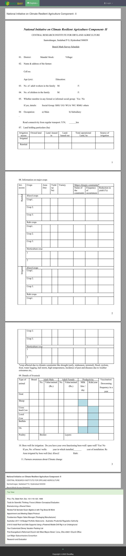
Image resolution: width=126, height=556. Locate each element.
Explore (32, 3)
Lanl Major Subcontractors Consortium (22, 535)
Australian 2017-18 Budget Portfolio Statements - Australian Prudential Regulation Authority (42, 521)
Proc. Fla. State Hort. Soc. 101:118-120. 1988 (25, 498)
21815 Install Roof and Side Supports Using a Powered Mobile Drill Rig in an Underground (42, 524)
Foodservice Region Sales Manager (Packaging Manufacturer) (31, 517)
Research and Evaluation (17, 539)
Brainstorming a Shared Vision (19, 506)
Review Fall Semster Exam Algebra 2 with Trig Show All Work (31, 510)
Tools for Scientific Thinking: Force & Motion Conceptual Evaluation (33, 502)
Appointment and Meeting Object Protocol (23, 513)
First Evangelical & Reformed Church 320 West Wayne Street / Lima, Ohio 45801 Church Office (44, 532)
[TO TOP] (63, 549)
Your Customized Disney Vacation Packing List (25, 528)
